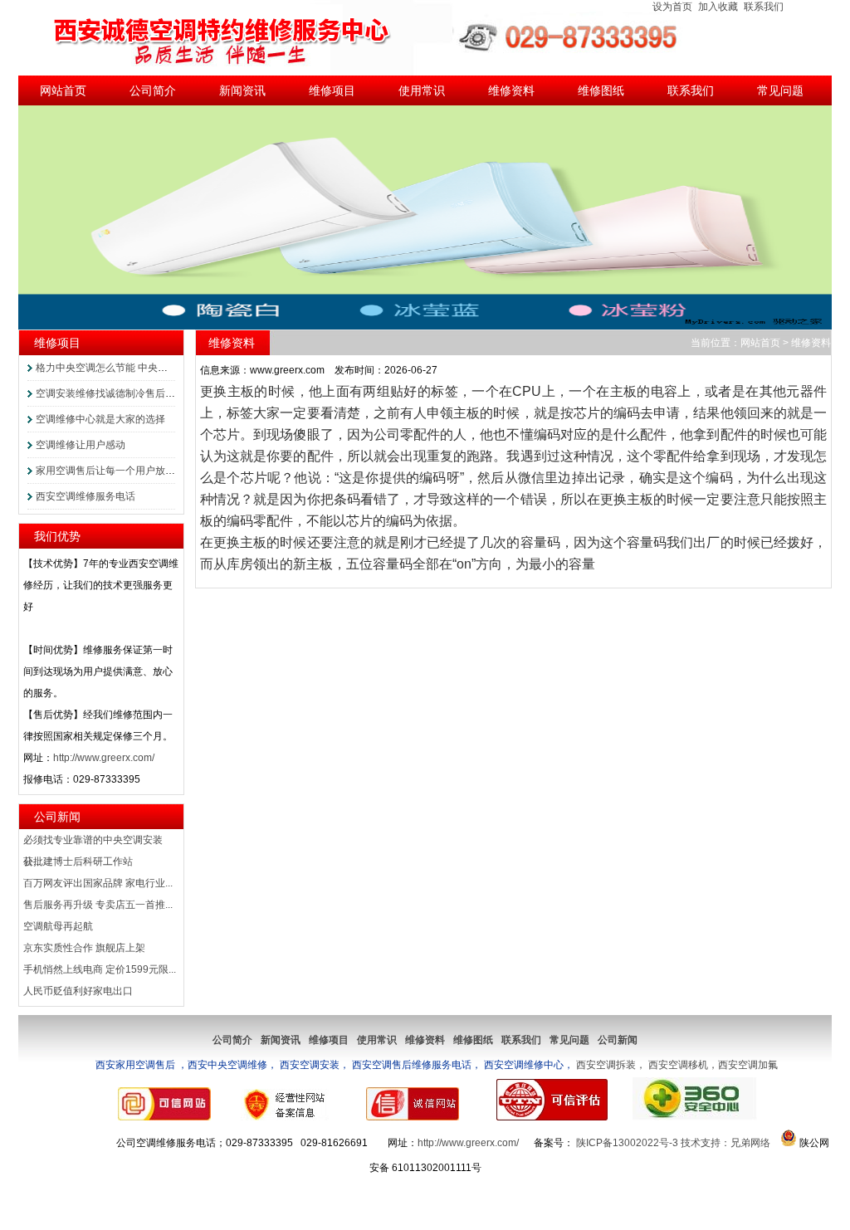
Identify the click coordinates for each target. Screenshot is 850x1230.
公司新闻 (57, 816)
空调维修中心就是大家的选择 (100, 419)
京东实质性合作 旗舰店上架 (84, 948)
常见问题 (780, 90)
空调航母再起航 (58, 926)
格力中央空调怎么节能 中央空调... (110, 367)
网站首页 (63, 90)
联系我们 (764, 6)
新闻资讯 (242, 90)
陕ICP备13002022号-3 (627, 1143)
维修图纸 (601, 90)
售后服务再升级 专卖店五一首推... (98, 904)
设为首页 (672, 6)
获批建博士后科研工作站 (78, 861)
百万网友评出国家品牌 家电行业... (98, 883)
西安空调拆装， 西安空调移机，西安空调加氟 (435, 1065)
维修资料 (511, 90)
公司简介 (152, 90)
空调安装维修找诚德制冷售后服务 (110, 393)
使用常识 (421, 90)
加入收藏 (718, 6)
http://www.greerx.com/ (103, 758)
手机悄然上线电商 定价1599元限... (99, 969)
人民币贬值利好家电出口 (78, 991)
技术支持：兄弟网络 (725, 1143)
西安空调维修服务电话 (85, 496)
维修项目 (332, 90)
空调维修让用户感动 (80, 445)
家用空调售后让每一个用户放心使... (114, 470)
